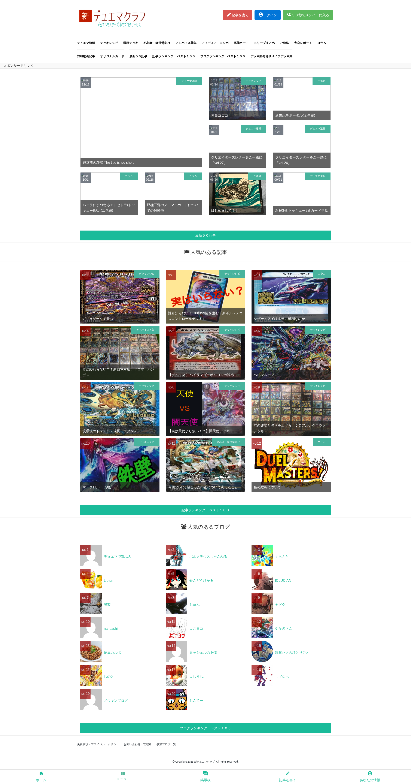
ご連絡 (284, 43)
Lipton (108, 580)
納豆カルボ (112, 652)
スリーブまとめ (264, 43)
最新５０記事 (138, 56)
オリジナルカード (112, 56)
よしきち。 (198, 676)
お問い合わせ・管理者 (138, 744)
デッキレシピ (109, 43)
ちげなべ (282, 676)
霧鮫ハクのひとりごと (292, 652)
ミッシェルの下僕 (203, 652)
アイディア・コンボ (215, 43)
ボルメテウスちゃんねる (208, 556)
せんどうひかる (201, 580)
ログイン (267, 14)
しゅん (194, 604)
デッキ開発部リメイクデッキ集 (271, 56)
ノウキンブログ (116, 700)
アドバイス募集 (186, 43)
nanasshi (111, 628)
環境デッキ (130, 43)
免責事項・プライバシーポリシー (98, 744)
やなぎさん (283, 628)
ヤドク (280, 604)
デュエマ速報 (86, 43)
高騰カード (241, 43)
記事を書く (237, 14)
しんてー (196, 700)
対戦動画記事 (86, 56)
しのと (109, 676)
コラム (321, 43)
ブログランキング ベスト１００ (222, 56)
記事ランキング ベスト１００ (173, 56)
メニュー (123, 776)
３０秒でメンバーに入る (307, 14)
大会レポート (303, 43)
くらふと (282, 556)
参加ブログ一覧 (166, 744)
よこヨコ (196, 628)
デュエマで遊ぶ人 (117, 556)
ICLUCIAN (283, 580)
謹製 (107, 604)
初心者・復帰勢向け (156, 43)
